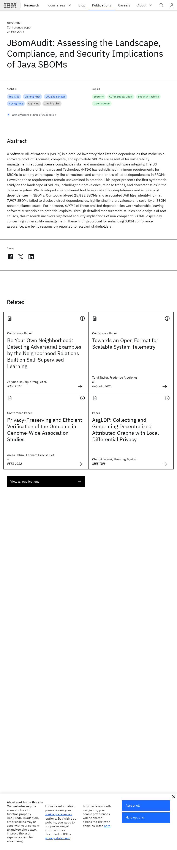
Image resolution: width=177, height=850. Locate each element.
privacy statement (57, 838)
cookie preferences (58, 814)
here (107, 826)
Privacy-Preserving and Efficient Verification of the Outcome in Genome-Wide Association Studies (44, 429)
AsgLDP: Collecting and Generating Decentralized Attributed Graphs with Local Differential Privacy (125, 429)
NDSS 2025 (14, 23)
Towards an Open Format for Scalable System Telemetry (125, 343)
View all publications (24, 481)
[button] (173, 796)
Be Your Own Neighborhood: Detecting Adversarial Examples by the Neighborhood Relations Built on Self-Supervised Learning (44, 353)
